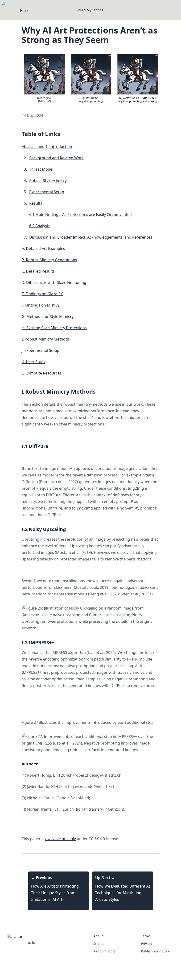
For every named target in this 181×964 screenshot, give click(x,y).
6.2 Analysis (39, 225)
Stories (98, 943)
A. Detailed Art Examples (43, 248)
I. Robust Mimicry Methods (46, 339)
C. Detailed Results (38, 271)
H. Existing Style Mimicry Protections (54, 327)
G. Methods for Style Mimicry (48, 316)
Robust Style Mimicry (48, 180)
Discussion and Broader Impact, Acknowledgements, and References (90, 237)
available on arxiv (60, 838)
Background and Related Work (56, 157)
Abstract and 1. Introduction (47, 146)
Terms (146, 936)
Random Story (104, 951)
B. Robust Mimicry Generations (49, 259)
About (98, 936)
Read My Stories (90, 10)
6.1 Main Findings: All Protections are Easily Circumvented (80, 214)
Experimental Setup (46, 191)
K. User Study (33, 361)
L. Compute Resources (42, 373)
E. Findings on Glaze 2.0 (42, 293)
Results (35, 203)
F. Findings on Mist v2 (41, 305)
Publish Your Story (155, 951)
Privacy (146, 943)
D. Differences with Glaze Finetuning (54, 282)
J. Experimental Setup (40, 350)
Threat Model (41, 169)
